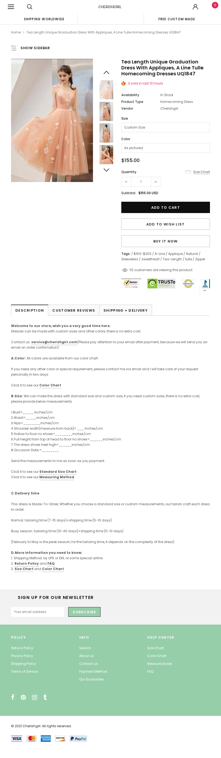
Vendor (127, 108)
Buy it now (165, 241)
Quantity (128, 172)
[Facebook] (13, 697)
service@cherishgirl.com (54, 342)
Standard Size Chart (58, 471)
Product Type (132, 101)
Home (16, 32)
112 (131, 270)
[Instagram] (34, 697)
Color (125, 139)
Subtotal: (128, 193)
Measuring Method (56, 477)
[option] (44, 19)
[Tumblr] (45, 697)
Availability (130, 95)
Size (124, 118)
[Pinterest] (23, 697)
